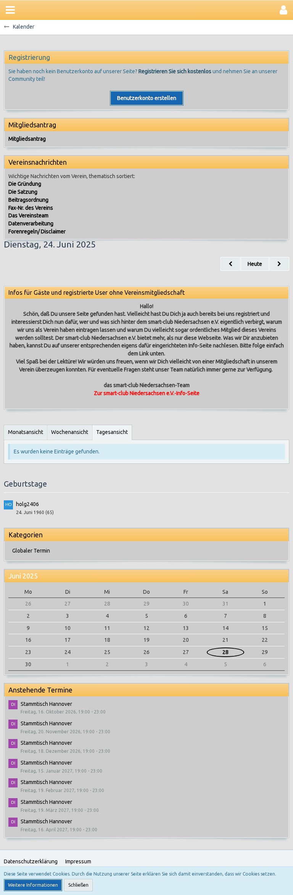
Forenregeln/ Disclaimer (37, 231)
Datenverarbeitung (30, 223)
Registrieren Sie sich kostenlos (174, 71)
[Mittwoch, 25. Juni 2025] (279, 264)
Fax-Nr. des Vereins (30, 208)
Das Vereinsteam (28, 215)
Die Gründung (24, 184)
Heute (255, 264)
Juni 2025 (23, 576)
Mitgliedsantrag (27, 139)
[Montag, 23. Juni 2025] (230, 264)
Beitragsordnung (28, 200)
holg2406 (27, 504)
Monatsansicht (25, 432)
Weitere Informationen (33, 884)
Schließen (78, 884)
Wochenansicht (69, 432)
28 (225, 652)
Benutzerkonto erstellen (146, 98)
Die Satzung (22, 192)
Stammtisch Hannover (46, 704)
